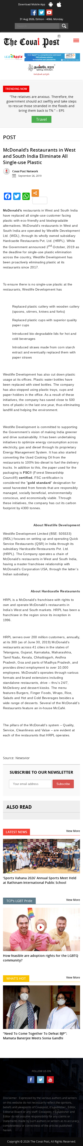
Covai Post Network (25, 171)
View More (73, 831)
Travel (41, 119)
